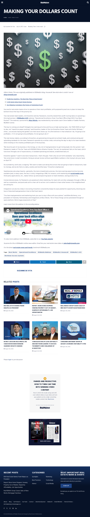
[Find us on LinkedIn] (16, 508)
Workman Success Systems (14, 256)
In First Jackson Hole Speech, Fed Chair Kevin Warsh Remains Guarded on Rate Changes (15, 344)
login (9, 360)
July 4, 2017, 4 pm (21, 27)
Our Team (24, 502)
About (5, 502)
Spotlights (35, 477)
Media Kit (49, 502)
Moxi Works (33, 120)
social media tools (77, 173)
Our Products (16, 502)
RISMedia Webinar (44, 252)
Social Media (50, 483)
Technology (49, 480)
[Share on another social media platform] (84, 262)
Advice (34, 483)
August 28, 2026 (9, 311)
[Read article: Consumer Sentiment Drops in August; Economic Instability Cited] (73, 330)
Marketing (49, 477)
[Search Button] (88, 2)
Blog (10, 502)
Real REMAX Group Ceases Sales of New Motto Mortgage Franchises (73, 307)
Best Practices (14, 17)
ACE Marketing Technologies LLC (12, 504)
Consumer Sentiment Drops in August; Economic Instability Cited (73, 343)
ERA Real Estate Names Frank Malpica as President (14, 307)
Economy (7, 336)
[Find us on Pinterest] (13, 508)
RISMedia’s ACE (22, 118)
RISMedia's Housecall (60, 252)
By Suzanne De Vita (9, 27)
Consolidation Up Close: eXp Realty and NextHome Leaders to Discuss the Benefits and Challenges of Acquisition (44, 345)
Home (5, 17)
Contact (31, 502)
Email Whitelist (58, 502)
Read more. (51, 399)
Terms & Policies (68, 502)
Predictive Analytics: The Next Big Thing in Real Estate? (24, 99)
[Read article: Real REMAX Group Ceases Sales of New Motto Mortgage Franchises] (73, 294)
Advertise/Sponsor (40, 502)
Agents (7, 301)
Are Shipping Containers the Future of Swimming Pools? (25, 105)
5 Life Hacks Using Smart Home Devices (19, 102)
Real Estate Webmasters (35, 514)
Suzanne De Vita (24, 270)
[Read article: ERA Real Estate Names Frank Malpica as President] (16, 294)
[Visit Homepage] (45, 2)
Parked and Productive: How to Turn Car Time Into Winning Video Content (45, 386)
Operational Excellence (27, 252)
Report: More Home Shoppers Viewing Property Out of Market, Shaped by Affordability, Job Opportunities (44, 309)
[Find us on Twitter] (7, 508)
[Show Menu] (2, 2)
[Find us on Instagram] (10, 508)
